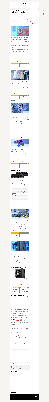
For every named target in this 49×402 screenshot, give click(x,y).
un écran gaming (17, 320)
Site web (12, 386)
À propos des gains (26, 395)
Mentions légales (17, 395)
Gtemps (12, 395)
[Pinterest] (13, 347)
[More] (14, 347)
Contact (30, 395)
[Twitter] (12, 347)
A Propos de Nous (22, 395)
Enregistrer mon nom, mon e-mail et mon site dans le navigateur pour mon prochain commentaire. (19, 390)
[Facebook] (11, 347)
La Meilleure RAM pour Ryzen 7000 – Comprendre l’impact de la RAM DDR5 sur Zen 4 (34, 29)
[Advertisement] (20, 56)
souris (17, 309)
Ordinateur (14, 363)
